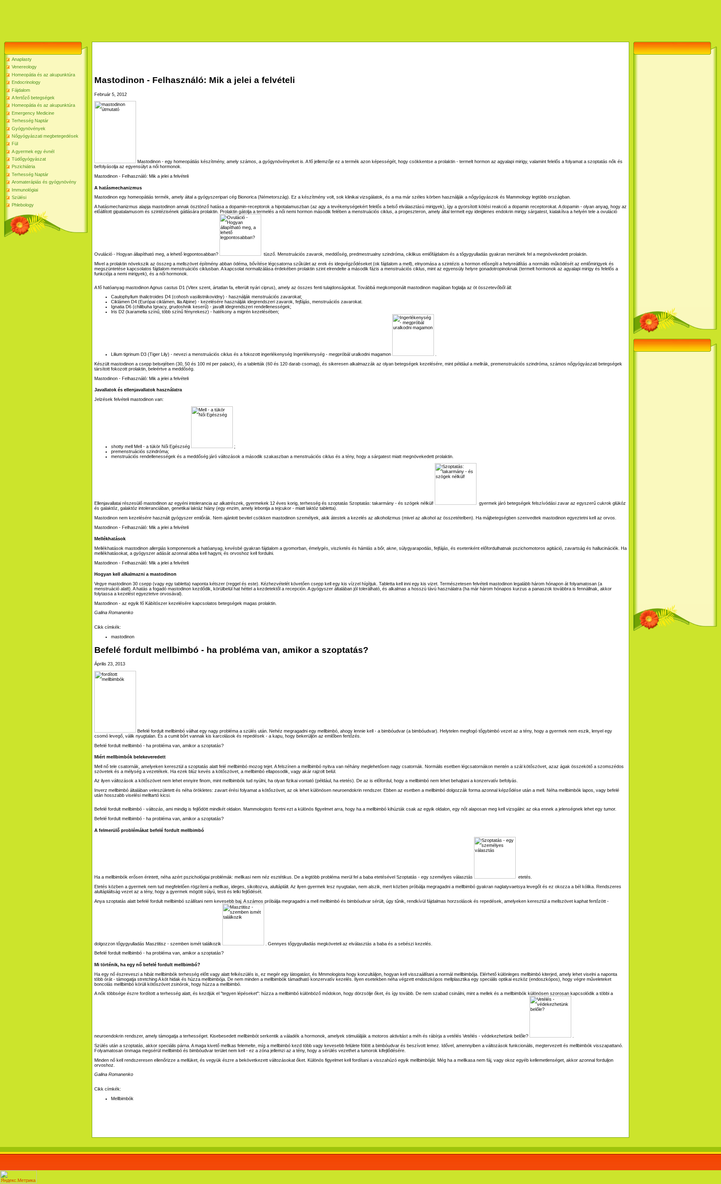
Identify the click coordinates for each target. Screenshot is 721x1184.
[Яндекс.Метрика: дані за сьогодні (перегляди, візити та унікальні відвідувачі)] (18, 1176)
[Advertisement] (152, 19)
